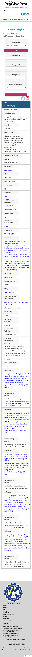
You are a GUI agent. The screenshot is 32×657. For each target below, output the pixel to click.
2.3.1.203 (7, 325)
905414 (6, 196)
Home (4, 34)
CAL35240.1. (8, 277)
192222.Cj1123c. (9, 292)
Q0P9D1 (7, 226)
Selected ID (16, 43)
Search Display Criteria (16, 84)
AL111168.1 (8, 170)
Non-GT (6, 315)
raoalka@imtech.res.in (11, 637)
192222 (6, 159)
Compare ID (16, 55)
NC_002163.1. (8, 206)
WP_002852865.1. (10, 234)
